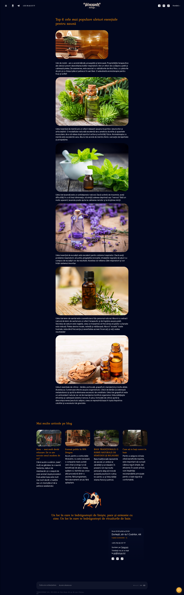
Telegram (124, 547)
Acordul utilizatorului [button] (65, 585)
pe (120, 547)
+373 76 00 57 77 (29, 6)
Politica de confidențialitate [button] (47, 585)
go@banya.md (119, 553)
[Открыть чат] (179, 590)
